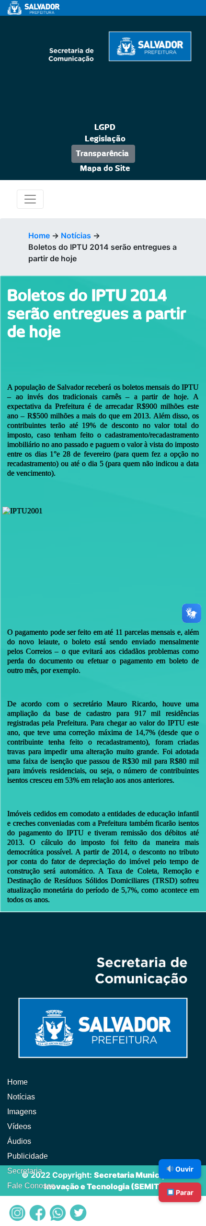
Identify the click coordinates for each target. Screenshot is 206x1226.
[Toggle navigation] (30, 199)
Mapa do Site (105, 168)
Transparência (102, 154)
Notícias (76, 235)
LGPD (104, 127)
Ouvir (184, 1169)
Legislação (105, 139)
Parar (184, 1192)
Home (39, 235)
